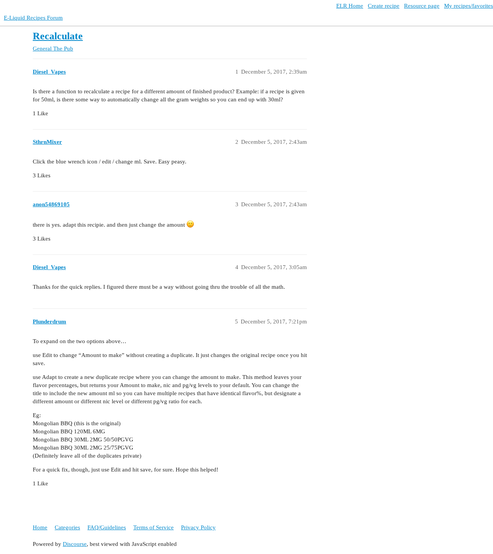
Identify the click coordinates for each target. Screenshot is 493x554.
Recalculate (58, 36)
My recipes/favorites (468, 6)
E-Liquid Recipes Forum (33, 18)
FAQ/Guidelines (106, 527)
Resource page (421, 6)
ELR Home (349, 6)
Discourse (75, 544)
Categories (67, 527)
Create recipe (383, 6)
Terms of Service (153, 527)
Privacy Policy (198, 527)
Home (40, 527)
